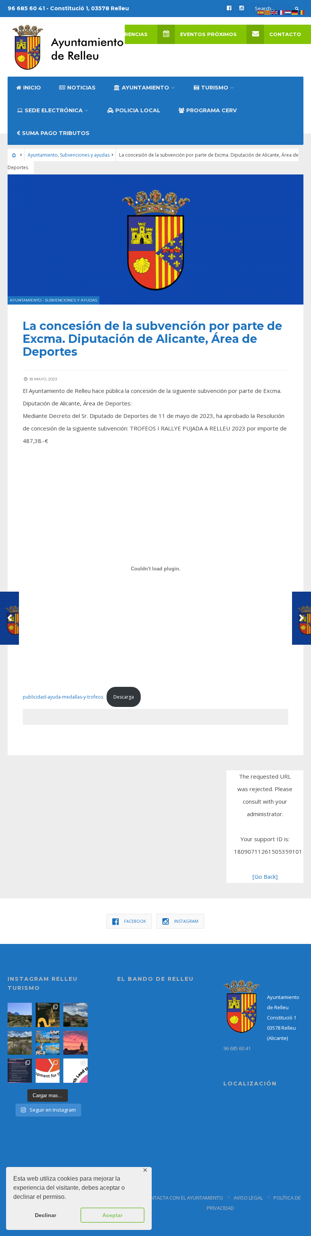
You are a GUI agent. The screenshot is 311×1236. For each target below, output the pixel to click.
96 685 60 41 (237, 1048)
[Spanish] (261, 12)
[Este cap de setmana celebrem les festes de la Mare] (48, 1015)
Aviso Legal (248, 1197)
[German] (295, 12)
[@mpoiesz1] (48, 1043)
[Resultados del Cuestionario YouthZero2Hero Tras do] (75, 1071)
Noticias (81, 87)
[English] (274, 12)
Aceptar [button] (112, 1215)
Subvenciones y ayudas (85, 155)
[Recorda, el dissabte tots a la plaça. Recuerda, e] (20, 1071)
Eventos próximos (208, 34)
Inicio (32, 87)
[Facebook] (229, 8)
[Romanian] (301, 12)
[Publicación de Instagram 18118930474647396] (75, 1015)
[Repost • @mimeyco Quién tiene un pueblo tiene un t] (20, 1015)
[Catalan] (267, 12)
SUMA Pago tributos (56, 133)
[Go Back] (265, 876)
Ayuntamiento (145, 87)
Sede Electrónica (54, 110)
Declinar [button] (45, 1215)
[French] (281, 12)
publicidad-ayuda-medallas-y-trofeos (63, 697)
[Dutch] (288, 12)
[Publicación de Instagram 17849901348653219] (75, 1043)
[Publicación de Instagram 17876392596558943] (20, 1043)
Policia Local (137, 110)
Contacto (285, 34)
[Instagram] (241, 8)
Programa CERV (211, 110)
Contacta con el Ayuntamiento (183, 1197)
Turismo (214, 87)
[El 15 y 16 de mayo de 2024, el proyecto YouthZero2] (48, 1071)
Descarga (123, 697)
